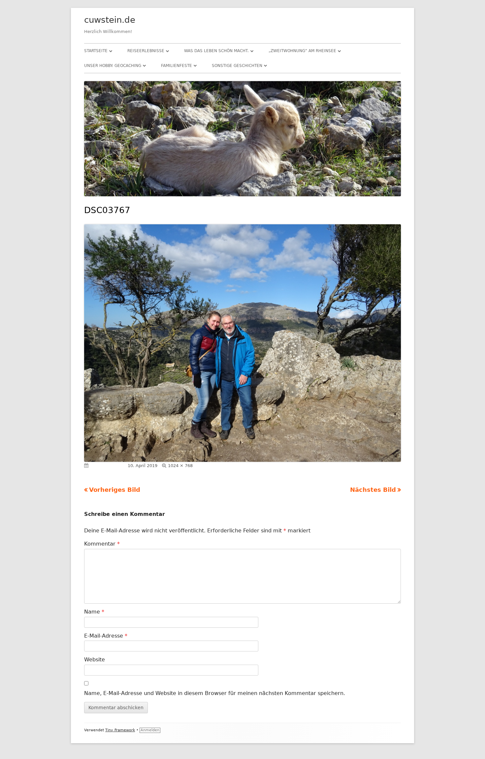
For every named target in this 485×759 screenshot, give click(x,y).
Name (94, 612)
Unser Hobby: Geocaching (112, 65)
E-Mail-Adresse (105, 636)
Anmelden (150, 730)
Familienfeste (176, 65)
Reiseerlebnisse (145, 50)
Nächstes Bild (373, 489)
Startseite (96, 50)
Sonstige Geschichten (237, 65)
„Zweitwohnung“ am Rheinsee (302, 50)
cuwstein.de (109, 20)
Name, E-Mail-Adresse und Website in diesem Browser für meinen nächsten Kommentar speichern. (214, 693)
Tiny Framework (120, 730)
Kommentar (102, 544)
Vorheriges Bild (114, 489)
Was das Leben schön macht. (216, 50)
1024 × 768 (180, 465)
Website (94, 659)
